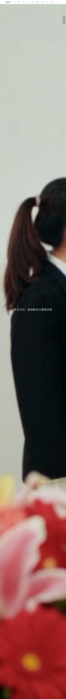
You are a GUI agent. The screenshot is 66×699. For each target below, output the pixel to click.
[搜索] (59, 2)
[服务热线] (64, 20)
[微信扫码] (64, 22)
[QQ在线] (64, 17)
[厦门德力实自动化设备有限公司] (8, 2)
